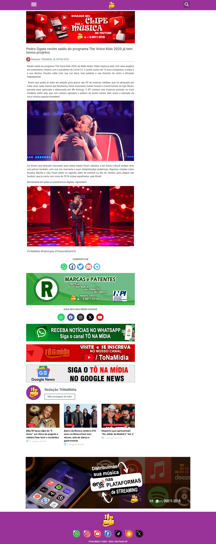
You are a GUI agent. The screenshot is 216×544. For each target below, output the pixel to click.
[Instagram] (80, 317)
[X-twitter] (90, 317)
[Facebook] (70, 317)
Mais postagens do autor (59, 396)
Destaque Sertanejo (114, 425)
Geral (31, 425)
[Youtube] (100, 317)
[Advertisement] (164, 34)
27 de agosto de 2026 (37, 441)
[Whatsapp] (61, 317)
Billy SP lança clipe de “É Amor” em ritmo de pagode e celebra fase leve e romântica (42, 434)
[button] (34, 4)
